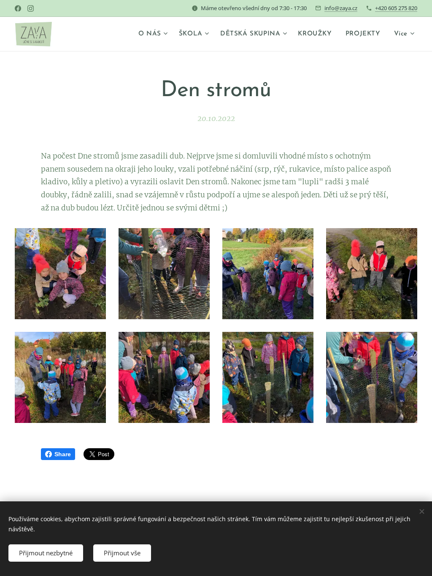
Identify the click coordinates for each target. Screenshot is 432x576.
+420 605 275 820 (396, 8)
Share (62, 454)
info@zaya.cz (340, 8)
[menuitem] (154, 34)
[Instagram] (30, 8)
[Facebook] (18, 8)
